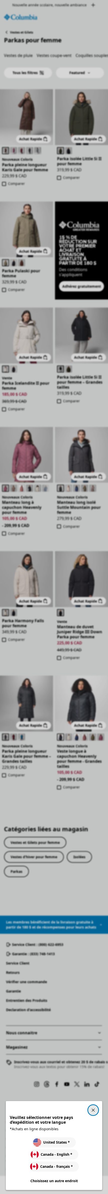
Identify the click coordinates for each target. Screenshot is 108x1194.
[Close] (93, 1110)
